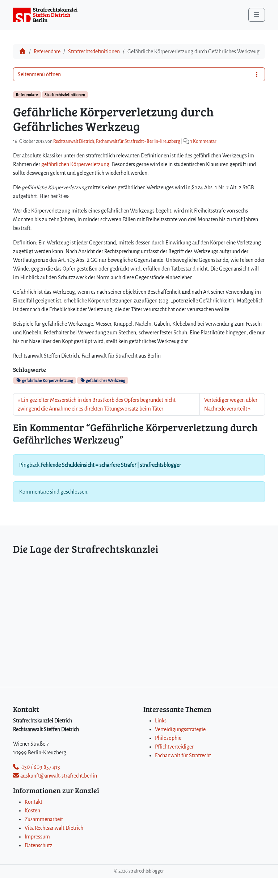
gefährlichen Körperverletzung (75, 164)
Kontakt (33, 802)
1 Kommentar (203, 141)
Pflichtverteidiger (174, 747)
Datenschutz (38, 845)
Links (161, 721)
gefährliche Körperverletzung (47, 380)
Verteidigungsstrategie (180, 729)
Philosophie (168, 738)
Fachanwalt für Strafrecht (183, 755)
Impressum (37, 837)
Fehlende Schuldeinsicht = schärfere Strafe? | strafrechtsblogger (111, 465)
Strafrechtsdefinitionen (94, 51)
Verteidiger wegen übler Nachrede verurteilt (230, 404)
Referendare (47, 51)
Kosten (32, 810)
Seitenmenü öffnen (39, 74)
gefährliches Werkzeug (105, 380)
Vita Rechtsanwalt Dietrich (54, 828)
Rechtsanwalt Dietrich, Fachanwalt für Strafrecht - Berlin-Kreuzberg (116, 141)
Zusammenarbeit (44, 819)
